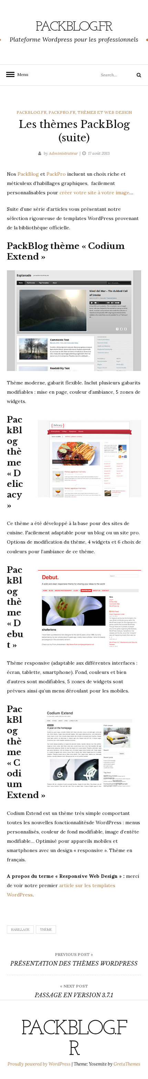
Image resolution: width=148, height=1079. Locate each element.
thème (46, 929)
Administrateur (63, 153)
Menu (20, 74)
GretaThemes (127, 1064)
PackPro (56, 174)
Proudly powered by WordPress (40, 1064)
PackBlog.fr (74, 27)
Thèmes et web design (104, 112)
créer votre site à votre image (94, 192)
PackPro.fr (62, 112)
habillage (20, 929)
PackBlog (28, 174)
